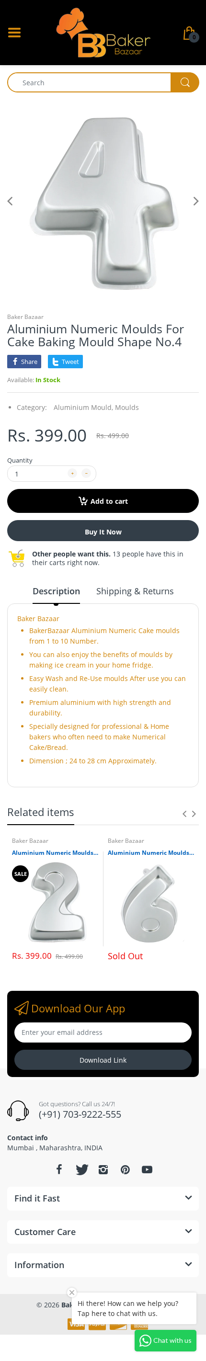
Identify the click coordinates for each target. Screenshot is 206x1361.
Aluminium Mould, (83, 407)
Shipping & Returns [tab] (135, 591)
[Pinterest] (125, 1169)
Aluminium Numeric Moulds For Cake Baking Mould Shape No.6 (151, 853)
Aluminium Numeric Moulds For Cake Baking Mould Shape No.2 (55, 853)
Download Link (103, 1060)
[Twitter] (81, 1169)
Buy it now (103, 531)
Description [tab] (56, 591)
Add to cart (109, 501)
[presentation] (184, 813)
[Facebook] (59, 1169)
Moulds (127, 407)
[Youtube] (147, 1169)
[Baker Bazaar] (103, 31)
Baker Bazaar (25, 317)
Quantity (20, 460)
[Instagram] (103, 1169)
